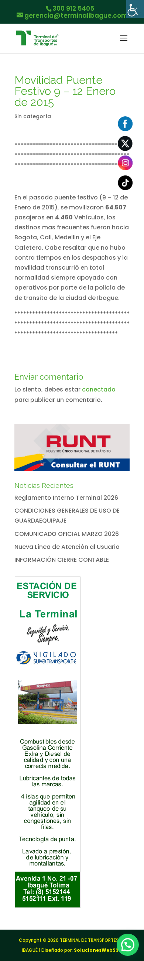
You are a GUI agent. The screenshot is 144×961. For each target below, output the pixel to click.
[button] (128, 945)
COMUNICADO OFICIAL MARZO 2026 (66, 534)
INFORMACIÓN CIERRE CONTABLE (61, 559)
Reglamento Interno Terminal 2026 (66, 497)
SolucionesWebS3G (98, 950)
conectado (99, 389)
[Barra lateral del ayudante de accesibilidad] (135, 9)
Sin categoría (32, 116)
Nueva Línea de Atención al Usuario (67, 547)
